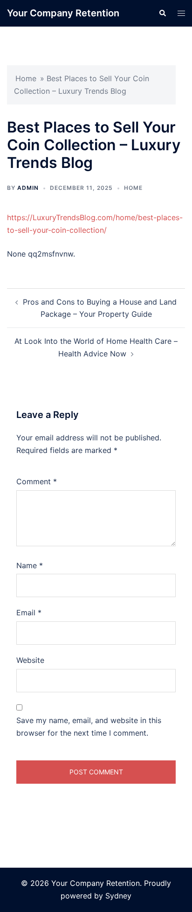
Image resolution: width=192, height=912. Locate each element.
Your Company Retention (63, 13)
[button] (162, 13)
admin (28, 187)
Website (30, 660)
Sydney (118, 895)
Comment (36, 481)
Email (28, 612)
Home (25, 78)
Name (29, 565)
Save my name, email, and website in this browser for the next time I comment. (88, 727)
